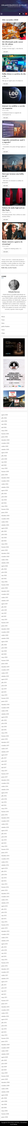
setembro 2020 (5, 638)
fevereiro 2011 (5, 1000)
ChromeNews (23, 1122)
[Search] (23, 13)
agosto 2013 (4, 906)
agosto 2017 (4, 755)
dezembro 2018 (5, 704)
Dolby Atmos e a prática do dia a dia (14, 75)
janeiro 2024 (4, 512)
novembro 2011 (5, 972)
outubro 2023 (4, 522)
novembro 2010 (5, 1010)
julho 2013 (4, 909)
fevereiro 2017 (5, 774)
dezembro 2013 (5, 893)
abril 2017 (3, 767)
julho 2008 (4, 1098)
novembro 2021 (5, 594)
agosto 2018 (4, 717)
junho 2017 (4, 761)
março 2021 (4, 619)
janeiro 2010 (4, 1041)
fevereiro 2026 (5, 434)
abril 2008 (4, 1107)
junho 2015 (4, 837)
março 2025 (4, 468)
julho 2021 (4, 607)
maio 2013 (4, 915)
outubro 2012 (4, 937)
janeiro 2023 (4, 550)
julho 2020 (4, 645)
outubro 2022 (4, 560)
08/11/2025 (6, 178)
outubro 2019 (4, 673)
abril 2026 (3, 427)
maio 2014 (4, 878)
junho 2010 (4, 1026)
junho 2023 (4, 534)
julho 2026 (4, 418)
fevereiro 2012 (5, 963)
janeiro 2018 (4, 739)
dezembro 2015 (5, 818)
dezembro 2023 (5, 515)
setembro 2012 (5, 941)
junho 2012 (4, 950)
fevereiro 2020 (5, 660)
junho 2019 (4, 685)
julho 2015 (4, 833)
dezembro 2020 (5, 629)
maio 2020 (4, 651)
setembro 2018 (5, 714)
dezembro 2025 (5, 440)
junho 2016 (4, 799)
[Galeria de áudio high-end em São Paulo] (14, 197)
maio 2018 (4, 726)
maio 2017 (3, 764)
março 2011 (4, 997)
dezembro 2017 (5, 742)
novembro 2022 (5, 556)
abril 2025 (3, 465)
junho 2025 (4, 459)
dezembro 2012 (5, 931)
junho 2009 (4, 1063)
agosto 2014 (4, 868)
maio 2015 (4, 840)
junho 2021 (4, 610)
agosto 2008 (4, 1095)
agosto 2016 (4, 793)
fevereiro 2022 (5, 585)
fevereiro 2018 (5, 736)
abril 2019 (3, 692)
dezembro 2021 (5, 591)
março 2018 (4, 733)
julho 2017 (3, 758)
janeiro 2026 (4, 437)
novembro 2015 (5, 821)
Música (3, 316)
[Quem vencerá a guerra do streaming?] (14, 231)
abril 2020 (4, 654)
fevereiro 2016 (5, 811)
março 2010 (4, 1035)
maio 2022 (4, 575)
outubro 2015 (4, 824)
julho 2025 (4, 456)
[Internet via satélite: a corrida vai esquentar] (14, 95)
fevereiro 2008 (5, 1114)
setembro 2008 (5, 1092)
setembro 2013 (5, 903)
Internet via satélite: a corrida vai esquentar (13, 107)
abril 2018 (3, 730)
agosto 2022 (4, 566)
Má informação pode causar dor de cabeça (12, 43)
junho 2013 (4, 912)
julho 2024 (4, 493)
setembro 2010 (5, 1016)
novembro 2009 (5, 1048)
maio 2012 (4, 953)
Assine (26, 14)
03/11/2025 (6, 212)
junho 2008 (4, 1101)
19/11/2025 (6, 110)
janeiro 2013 (4, 928)
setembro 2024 (5, 487)
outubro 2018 (4, 711)
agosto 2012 (4, 944)
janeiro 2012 (4, 966)
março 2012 (4, 959)
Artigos (3, 333)
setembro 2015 (5, 827)
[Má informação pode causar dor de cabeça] (14, 31)
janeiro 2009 (4, 1079)
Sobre (2, 323)
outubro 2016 (4, 786)
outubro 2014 (4, 862)
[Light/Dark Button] (20, 14)
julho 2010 (4, 1022)
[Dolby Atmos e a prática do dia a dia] (14, 63)
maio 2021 (4, 613)
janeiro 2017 (4, 777)
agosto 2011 (4, 981)
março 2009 (4, 1073)
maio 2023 (4, 537)
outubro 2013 (4, 900)
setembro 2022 (5, 563)
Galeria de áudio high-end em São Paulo (13, 209)
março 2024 (4, 506)
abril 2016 (3, 805)
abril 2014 (3, 881)
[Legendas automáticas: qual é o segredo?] (14, 129)
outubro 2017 (4, 748)
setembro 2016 (5, 789)
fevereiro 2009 (5, 1076)
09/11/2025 (6, 144)
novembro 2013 (5, 896)
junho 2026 (4, 421)
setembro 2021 (5, 600)
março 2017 (4, 770)
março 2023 (4, 544)
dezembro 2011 (5, 969)
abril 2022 (3, 578)
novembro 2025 (5, 443)
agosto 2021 (4, 604)
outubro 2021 (4, 597)
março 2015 (4, 846)
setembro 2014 (5, 865)
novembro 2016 (5, 783)
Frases (3, 320)
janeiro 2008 (4, 1117)
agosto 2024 (4, 490)
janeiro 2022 (4, 588)
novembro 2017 (5, 745)
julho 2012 (4, 947)
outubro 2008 (4, 1089)
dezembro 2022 (5, 553)
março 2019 (4, 695)
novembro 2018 (5, 708)
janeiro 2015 (4, 852)
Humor (3, 330)
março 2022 (4, 582)
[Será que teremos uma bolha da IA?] (14, 163)
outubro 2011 (4, 975)
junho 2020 (4, 648)
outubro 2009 (4, 1051)
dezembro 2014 (5, 855)
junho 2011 (4, 988)
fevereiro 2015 (5, 849)
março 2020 (4, 657)
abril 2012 (3, 956)
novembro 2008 (5, 1085)
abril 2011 (3, 994)
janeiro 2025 (4, 475)
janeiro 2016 (4, 815)
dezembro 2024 (5, 478)
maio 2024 (4, 500)
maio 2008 (4, 1104)
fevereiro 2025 (5, 471)
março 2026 (4, 430)
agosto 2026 (4, 415)
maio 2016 (4, 802)
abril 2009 (4, 1070)
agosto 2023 (4, 528)
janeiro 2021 (4, 626)
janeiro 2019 (4, 701)
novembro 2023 (5, 519)
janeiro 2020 (4, 663)
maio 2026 (4, 424)
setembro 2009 (5, 1054)
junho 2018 (4, 723)
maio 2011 (3, 991)
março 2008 (4, 1111)
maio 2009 (4, 1066)
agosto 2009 (4, 1057)
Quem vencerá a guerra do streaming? (12, 243)
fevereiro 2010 (5, 1038)
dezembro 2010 (5, 1007)
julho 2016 (4, 796)
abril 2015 (3, 843)
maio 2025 (4, 462)
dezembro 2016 (5, 780)
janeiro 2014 (4, 890)
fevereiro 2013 (5, 925)
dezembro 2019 (5, 667)
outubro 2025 (4, 446)
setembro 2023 (5, 525)
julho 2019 (4, 682)
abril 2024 (3, 503)
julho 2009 (4, 1060)
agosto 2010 (4, 1019)
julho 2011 (3, 985)
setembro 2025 (5, 449)
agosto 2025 (4, 452)
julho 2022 (4, 569)
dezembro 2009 (5, 1044)
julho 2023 (4, 531)
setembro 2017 (5, 752)
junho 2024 (4, 497)
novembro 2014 (5, 859)
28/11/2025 (6, 46)
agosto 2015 (4, 830)
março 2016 (4, 808)
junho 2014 (4, 874)
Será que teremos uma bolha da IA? (13, 175)
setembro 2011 (5, 978)
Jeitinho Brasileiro (5, 326)
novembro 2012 (5, 934)
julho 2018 (4, 720)
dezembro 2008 (5, 1082)
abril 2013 (3, 918)
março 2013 (4, 922)
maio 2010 (4, 1029)
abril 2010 (3, 1032)
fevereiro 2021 (5, 622)
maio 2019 (4, 689)
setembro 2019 (5, 676)
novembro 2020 (5, 632)
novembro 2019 (5, 670)
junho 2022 (4, 572)
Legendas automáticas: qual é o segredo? (13, 141)
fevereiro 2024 (5, 509)
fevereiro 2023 (5, 547)
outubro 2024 (4, 484)
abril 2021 (3, 616)
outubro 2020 (4, 635)
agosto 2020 (4, 641)
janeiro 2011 (4, 1004)
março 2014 (4, 884)
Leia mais (5, 51)
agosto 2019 (4, 679)
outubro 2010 (4, 1013)
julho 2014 (4, 871)
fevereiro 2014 (5, 887)
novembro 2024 (5, 481)
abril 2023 (3, 541)
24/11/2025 (6, 78)
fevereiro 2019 (5, 698)
